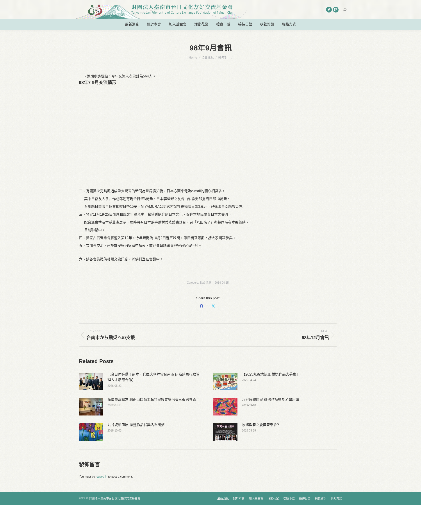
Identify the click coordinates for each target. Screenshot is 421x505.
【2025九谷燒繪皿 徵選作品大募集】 (271, 374)
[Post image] (91, 381)
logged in (101, 476)
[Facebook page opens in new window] (329, 10)
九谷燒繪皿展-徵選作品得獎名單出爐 (270, 399)
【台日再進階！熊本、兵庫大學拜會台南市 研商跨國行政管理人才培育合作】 (153, 377)
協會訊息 (205, 282)
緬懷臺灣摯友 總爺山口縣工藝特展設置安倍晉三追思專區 (151, 399)
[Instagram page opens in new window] (336, 10)
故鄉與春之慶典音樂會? (260, 425)
